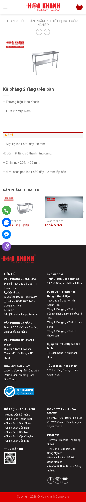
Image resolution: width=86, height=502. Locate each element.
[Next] (83, 220)
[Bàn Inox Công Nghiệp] (22, 207)
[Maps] (6, 246)
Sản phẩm (37, 21)
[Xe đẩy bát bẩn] (64, 207)
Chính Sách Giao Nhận (18, 423)
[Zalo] (6, 222)
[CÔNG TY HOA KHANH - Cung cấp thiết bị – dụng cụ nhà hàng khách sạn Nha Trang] (43, 7)
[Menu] (5, 7)
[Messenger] (6, 234)
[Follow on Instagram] (58, 480)
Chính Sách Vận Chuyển (19, 436)
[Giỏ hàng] (79, 7)
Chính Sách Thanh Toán (19, 418)
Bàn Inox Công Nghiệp (16, 224)
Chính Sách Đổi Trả (16, 432)
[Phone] (6, 210)
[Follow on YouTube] (65, 480)
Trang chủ (15, 21)
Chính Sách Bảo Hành (17, 427)
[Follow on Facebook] (50, 480)
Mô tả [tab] (9, 135)
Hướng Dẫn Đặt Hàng (17, 414)
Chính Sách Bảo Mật (17, 440)
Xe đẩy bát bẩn (54, 224)
